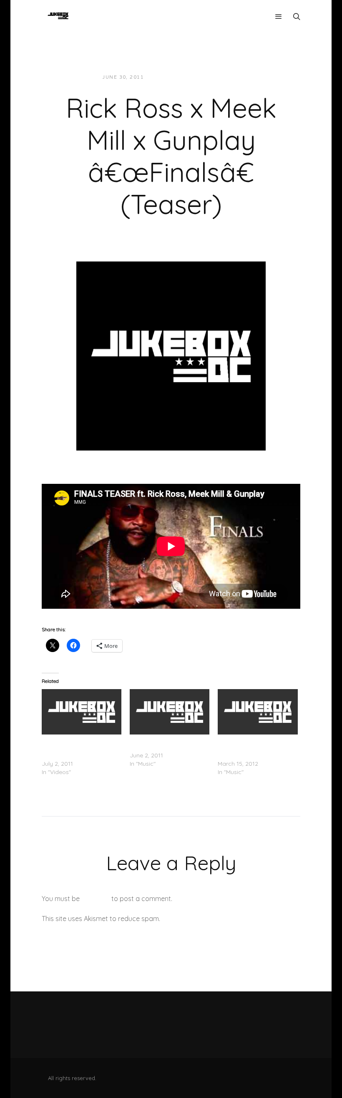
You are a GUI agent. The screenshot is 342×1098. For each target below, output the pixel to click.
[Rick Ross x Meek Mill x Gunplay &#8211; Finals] (169, 711)
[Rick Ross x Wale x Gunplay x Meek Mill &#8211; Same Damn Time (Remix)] (257, 711)
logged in (95, 898)
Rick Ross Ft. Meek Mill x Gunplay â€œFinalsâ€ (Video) (74, 747)
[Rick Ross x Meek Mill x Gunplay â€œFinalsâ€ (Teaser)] (171, 355)
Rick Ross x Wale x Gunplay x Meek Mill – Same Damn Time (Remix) (256, 747)
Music (223, 77)
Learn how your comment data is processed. (231, 918)
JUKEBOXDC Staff (179, 77)
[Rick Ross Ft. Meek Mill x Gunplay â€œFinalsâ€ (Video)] (81, 711)
